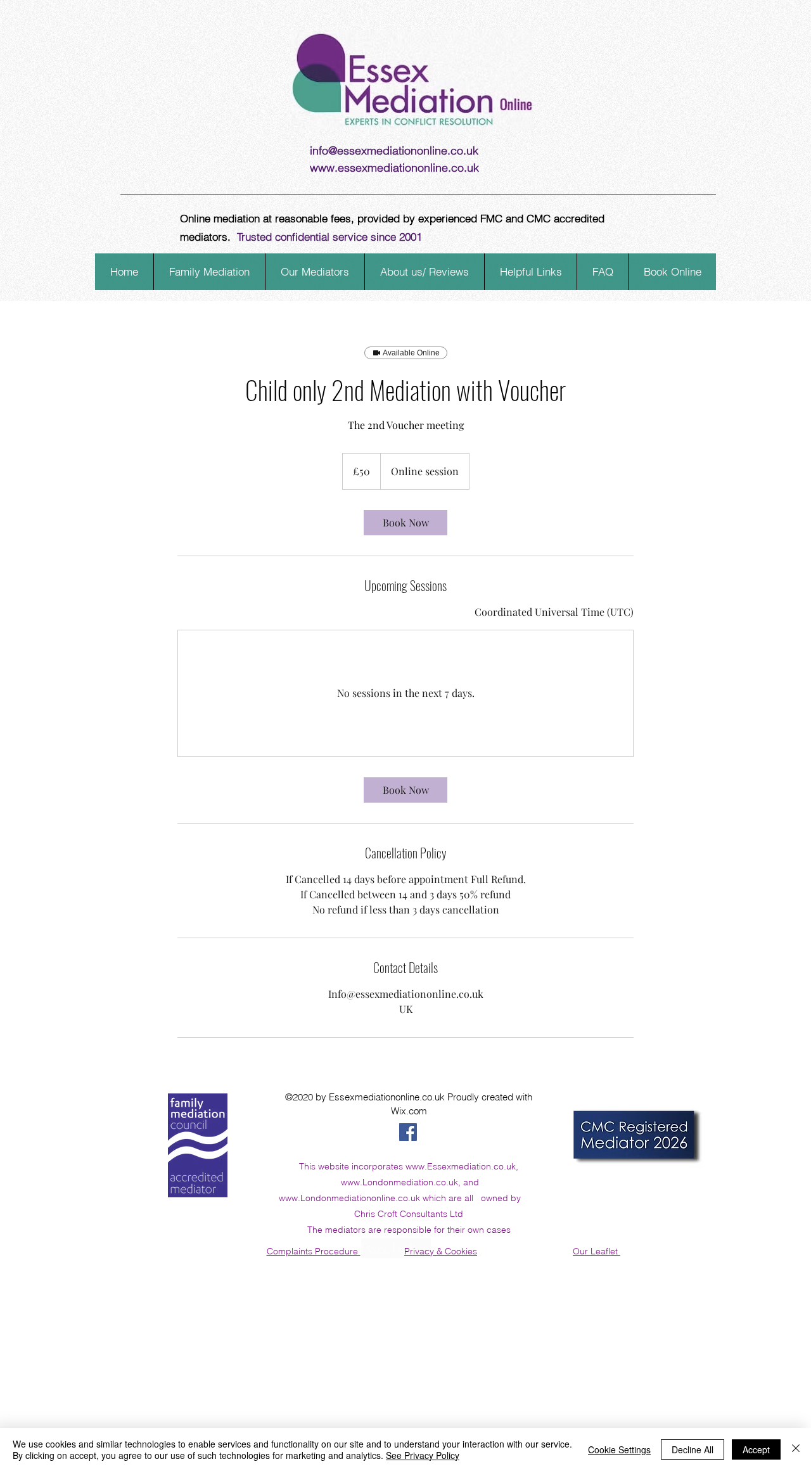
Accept (756, 1449)
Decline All (692, 1449)
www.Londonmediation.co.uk (399, 1182)
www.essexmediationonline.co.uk (394, 167)
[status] (554, 612)
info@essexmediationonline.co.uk (394, 150)
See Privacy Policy (422, 1455)
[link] (405, 522)
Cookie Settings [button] (619, 1449)
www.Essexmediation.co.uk (461, 1166)
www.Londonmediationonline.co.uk (349, 1198)
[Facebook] (408, 1132)
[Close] (795, 1449)
